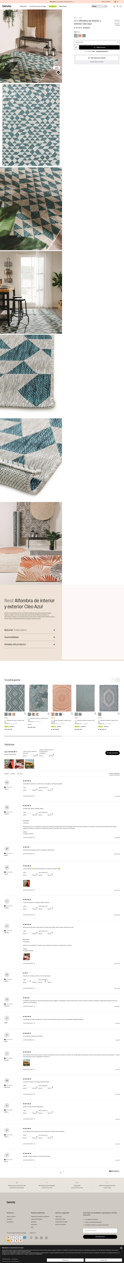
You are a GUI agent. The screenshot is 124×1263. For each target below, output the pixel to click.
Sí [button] (34, 796)
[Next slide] (118, 680)
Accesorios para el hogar (37, 6)
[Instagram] (41, 1237)
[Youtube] (36, 1237)
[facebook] (46, 1237)
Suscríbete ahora (100, 1236)
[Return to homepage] (7, 6)
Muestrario (63, 6)
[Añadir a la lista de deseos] (76, 47)
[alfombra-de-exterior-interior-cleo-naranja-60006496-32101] (13, 714)
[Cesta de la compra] (120, 6)
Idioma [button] (13, 773)
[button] (9, 764)
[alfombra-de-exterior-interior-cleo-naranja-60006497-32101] (37, 714)
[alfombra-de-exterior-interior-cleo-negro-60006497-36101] (33, 714)
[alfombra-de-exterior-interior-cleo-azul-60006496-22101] (6, 714)
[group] (13, 751)
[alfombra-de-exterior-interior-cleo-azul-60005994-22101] (76, 714)
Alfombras (23, 6)
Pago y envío (58, 1216)
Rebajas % (52, 6)
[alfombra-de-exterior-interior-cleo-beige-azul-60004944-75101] (56, 714)
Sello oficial (34, 1224)
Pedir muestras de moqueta (98, 58)
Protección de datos (60, 1219)
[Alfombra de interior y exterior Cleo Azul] (75, 35)
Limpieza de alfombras (36, 1219)
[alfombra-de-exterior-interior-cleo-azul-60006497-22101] (29, 714)
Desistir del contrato (60, 1224)
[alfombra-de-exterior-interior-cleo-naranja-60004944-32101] (52, 714)
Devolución (9, 1219)
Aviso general (10, 1222)
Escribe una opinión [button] (112, 753)
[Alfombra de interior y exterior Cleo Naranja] (62, 698)
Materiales (33, 1222)
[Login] (117, 6)
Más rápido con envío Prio (101, 51)
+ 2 (63, 714)
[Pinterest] (31, 1237)
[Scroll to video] (58, 72)
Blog (32, 1227)
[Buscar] (105, 6)
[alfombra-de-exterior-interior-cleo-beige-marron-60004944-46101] (60, 714)
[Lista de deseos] (114, 6)
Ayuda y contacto (106, 1)
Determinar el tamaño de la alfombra (40, 1216)
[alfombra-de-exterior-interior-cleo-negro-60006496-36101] (9, 714)
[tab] (114, 774)
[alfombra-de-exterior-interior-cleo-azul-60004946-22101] (99, 714)
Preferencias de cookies (61, 1222)
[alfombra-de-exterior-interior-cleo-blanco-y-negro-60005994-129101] (80, 714)
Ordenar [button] (6, 773)
